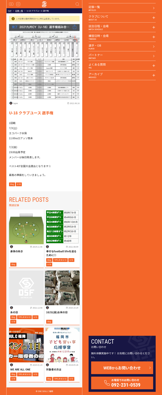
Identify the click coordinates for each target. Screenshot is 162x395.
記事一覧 (19, 11)
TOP (10, 11)
